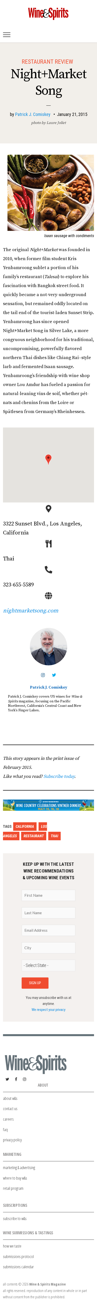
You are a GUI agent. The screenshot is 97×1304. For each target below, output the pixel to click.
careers (8, 1119)
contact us (10, 1108)
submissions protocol (18, 1256)
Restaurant (34, 836)
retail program (13, 1188)
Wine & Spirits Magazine (47, 1284)
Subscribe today (59, 776)
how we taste (12, 1246)
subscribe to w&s (15, 1218)
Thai (54, 836)
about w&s (10, 1098)
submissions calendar (18, 1267)
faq (5, 1129)
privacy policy (12, 1140)
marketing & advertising (19, 1167)
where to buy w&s (15, 1178)
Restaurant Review (47, 61)
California (25, 826)
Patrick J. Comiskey (32, 114)
